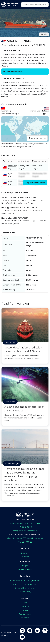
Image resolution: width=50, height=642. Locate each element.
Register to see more (35, 182)
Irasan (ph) (10, 182)
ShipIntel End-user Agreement (25, 584)
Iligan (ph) (10, 174)
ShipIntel (25, 553)
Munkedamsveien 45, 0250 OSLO (25, 523)
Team (25, 603)
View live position (38, 138)
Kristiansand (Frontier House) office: (25, 534)
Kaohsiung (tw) (12, 167)
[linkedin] (22, 630)
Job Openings (25, 614)
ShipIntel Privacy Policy (25, 588)
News (25, 610)
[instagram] (45, 630)
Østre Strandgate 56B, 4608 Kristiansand (25, 538)
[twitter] (37, 630)
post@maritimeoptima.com (25, 531)
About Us (25, 606)
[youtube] (22, 637)
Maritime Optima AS (25, 519)
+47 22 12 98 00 (25, 527)
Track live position (13, 71)
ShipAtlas (25, 557)
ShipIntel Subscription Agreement (25, 580)
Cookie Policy (25, 592)
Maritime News (25, 569)
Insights (25, 566)
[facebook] (29, 630)
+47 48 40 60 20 (25, 542)
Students (25, 618)
